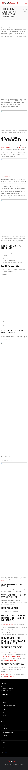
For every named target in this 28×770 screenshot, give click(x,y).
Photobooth (4, 728)
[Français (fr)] (2, 752)
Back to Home (24, 10)
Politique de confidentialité (8, 709)
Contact (3, 742)
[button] (14, 83)
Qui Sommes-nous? (6, 699)
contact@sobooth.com (6, 690)
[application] (14, 68)
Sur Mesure (4, 735)
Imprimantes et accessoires (8, 732)
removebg (7, 176)
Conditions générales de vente (8, 705)
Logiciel (3, 738)
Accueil (3, 725)
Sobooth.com (15, 764)
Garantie (4, 702)
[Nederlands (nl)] (6, 752)
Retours (3, 712)
